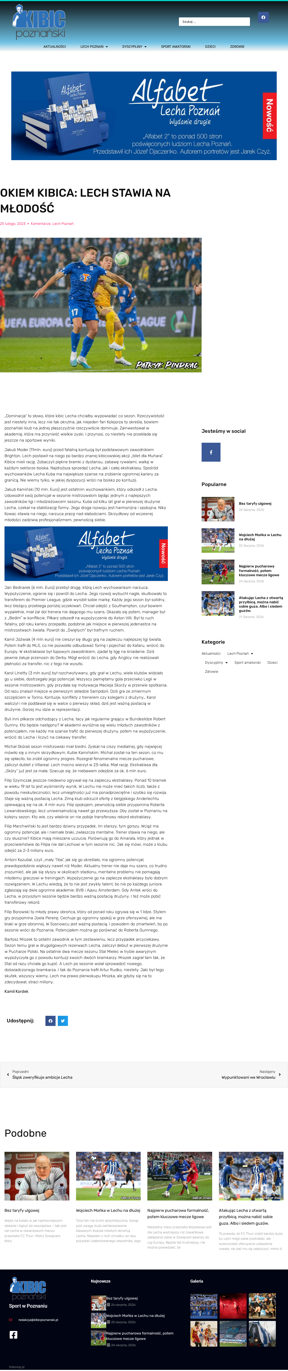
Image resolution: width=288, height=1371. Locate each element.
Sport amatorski (176, 47)
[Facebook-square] (13, 1334)
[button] (50, 1021)
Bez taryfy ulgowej (255, 503)
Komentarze (41, 223)
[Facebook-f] (211, 452)
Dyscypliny (132, 47)
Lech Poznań (92, 47)
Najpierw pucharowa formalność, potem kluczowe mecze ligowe (259, 570)
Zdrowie (237, 47)
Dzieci (210, 47)
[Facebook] (263, 17)
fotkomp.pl (16, 1367)
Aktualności (54, 47)
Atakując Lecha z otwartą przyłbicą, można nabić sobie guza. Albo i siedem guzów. (261, 604)
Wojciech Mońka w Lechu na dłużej (108, 1210)
